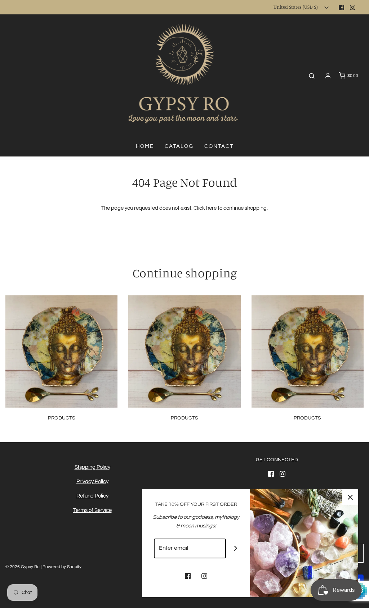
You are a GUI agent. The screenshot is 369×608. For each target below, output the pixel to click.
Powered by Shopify (62, 566)
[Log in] (328, 75)
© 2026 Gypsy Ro (23, 566)
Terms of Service (92, 510)
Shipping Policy (92, 467)
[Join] (236, 548)
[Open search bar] (311, 76)
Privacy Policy (92, 481)
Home (145, 146)
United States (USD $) (296, 7)
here (211, 208)
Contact (219, 146)
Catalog (179, 146)
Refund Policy (92, 496)
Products (61, 418)
